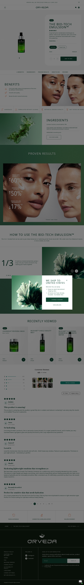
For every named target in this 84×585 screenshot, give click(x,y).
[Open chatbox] (80, 581)
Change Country (57, 299)
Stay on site (57, 304)
